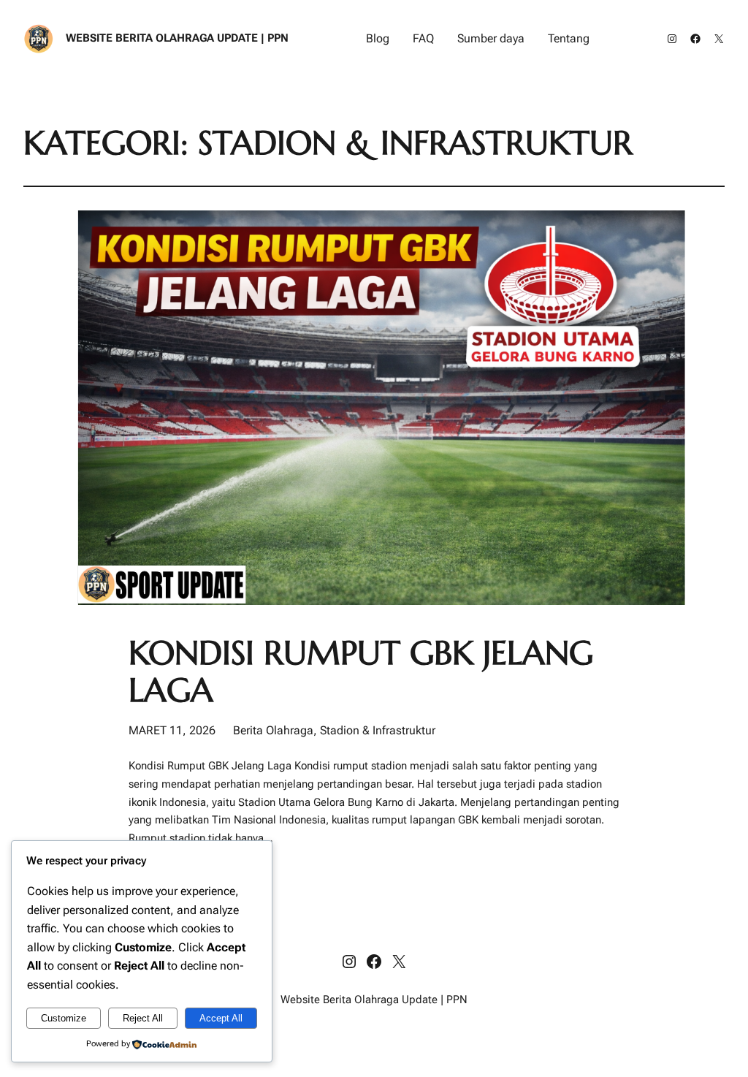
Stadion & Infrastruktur (377, 730)
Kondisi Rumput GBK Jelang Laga (361, 671)
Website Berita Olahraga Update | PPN (177, 38)
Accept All (221, 1018)
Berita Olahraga (273, 730)
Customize (63, 1018)
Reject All (143, 1018)
